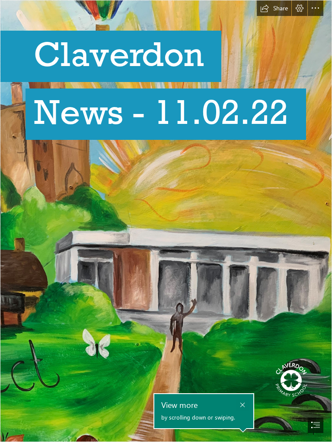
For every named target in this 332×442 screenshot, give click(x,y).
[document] (166, 221)
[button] (274, 8)
